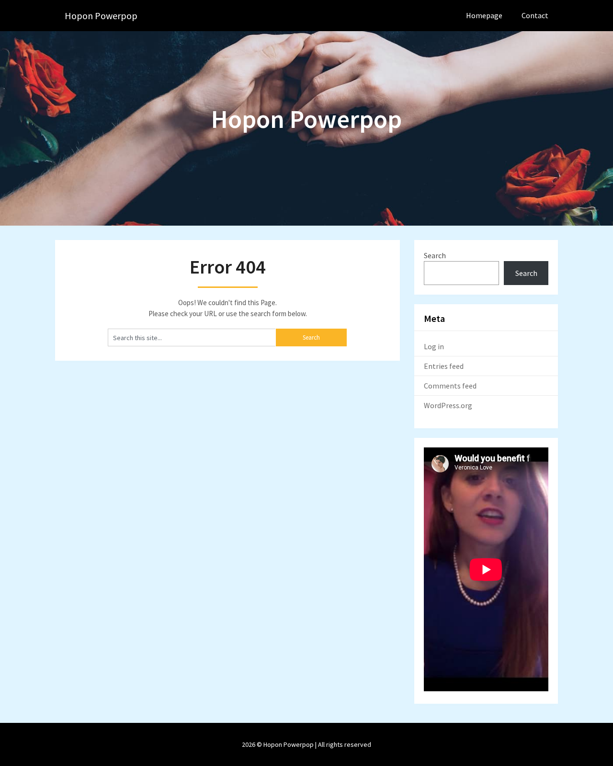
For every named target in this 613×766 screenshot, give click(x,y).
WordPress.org (448, 405)
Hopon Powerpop (101, 16)
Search (435, 255)
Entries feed (444, 366)
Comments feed (450, 385)
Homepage (484, 15)
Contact (535, 15)
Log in (434, 346)
